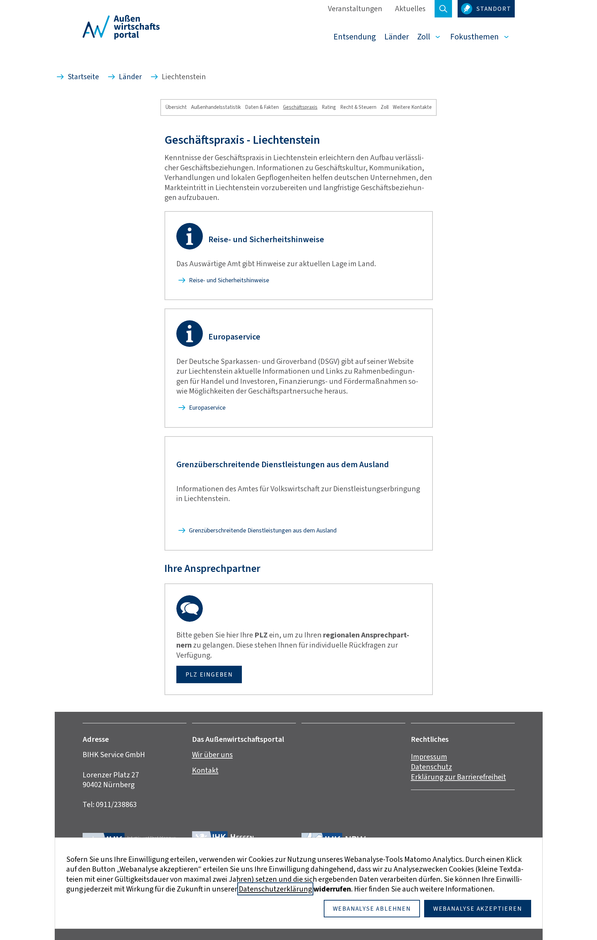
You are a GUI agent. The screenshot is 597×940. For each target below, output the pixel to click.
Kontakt (205, 770)
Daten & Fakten (262, 107)
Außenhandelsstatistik (216, 107)
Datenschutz (431, 767)
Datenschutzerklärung (275, 889)
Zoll (423, 36)
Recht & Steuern (358, 107)
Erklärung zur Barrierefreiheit (458, 777)
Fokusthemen (474, 36)
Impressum (429, 757)
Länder (396, 36)
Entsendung (355, 36)
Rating (329, 107)
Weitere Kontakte (412, 107)
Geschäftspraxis (300, 107)
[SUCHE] (443, 8)
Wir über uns (212, 754)
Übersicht (176, 107)
